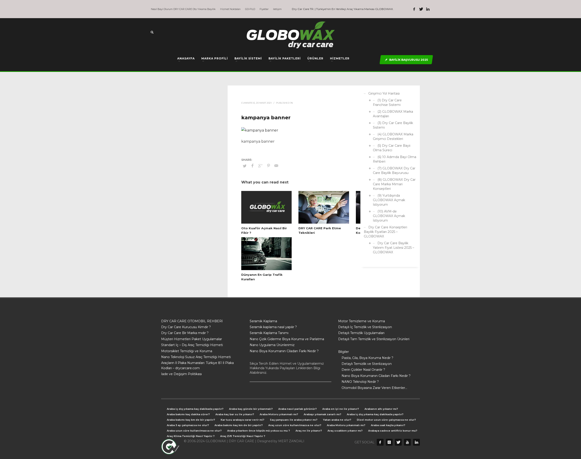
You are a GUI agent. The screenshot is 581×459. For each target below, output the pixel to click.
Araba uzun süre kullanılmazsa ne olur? (194, 430)
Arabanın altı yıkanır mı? (381, 408)
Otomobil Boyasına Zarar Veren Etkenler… (374, 388)
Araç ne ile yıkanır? (308, 430)
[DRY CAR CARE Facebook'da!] (380, 442)
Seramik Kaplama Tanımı (269, 333)
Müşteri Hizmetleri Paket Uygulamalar (191, 339)
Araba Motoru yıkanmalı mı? (279, 414)
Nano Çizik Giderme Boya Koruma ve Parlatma (287, 339)
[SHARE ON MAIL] (276, 165)
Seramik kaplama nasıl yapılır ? (273, 327)
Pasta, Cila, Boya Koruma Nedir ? (367, 358)
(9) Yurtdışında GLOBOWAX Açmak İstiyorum (389, 200)
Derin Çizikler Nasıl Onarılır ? (363, 370)
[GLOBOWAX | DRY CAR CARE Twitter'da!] (421, 9)
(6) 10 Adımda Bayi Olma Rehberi (394, 159)
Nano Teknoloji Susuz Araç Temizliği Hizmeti (196, 357)
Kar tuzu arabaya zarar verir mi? (242, 419)
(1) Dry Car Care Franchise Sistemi (387, 102)
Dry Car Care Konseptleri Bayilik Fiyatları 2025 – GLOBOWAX (385, 231)
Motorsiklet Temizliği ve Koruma (186, 351)
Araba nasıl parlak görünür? (297, 408)
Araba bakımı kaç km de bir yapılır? (191, 419)
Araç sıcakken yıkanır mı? (344, 430)
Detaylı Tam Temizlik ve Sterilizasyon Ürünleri (373, 339)
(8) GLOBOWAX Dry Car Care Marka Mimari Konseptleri (394, 184)
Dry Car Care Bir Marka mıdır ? (185, 333)
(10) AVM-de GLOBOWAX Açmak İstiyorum (389, 215)
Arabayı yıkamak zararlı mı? (322, 414)
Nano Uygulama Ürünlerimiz (272, 345)
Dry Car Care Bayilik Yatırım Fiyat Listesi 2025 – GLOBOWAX (393, 247)
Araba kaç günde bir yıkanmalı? (251, 408)
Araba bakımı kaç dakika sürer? (188, 414)
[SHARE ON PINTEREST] (268, 165)
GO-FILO (250, 9)
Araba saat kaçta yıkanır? (388, 425)
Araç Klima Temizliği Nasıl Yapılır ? (190, 436)
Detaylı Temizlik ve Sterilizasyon (367, 364)
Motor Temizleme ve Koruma (361, 321)
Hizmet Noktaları (230, 9)
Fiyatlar (264, 9)
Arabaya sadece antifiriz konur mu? (392, 430)
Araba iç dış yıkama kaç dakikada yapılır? (195, 408)
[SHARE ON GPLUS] (260, 165)
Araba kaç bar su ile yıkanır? (234, 414)
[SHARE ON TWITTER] (244, 165)
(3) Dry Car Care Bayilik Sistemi (393, 125)
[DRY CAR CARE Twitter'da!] (398, 442)
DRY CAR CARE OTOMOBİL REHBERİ (192, 321)
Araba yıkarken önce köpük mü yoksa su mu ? (258, 430)
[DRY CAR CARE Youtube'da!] (407, 442)
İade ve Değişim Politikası (181, 374)
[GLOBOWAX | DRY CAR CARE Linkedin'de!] (427, 9)
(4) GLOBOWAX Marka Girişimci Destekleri (393, 136)
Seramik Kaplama (263, 321)
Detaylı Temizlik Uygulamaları (361, 333)
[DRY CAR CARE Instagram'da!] (389, 442)
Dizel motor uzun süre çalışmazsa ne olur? (386, 419)
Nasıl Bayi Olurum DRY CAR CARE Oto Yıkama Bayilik (183, 9)
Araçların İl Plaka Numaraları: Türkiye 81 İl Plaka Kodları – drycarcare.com (197, 365)
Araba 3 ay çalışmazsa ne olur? (188, 425)
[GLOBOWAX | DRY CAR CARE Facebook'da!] (414, 9)
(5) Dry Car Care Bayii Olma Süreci (391, 148)
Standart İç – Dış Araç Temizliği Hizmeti (192, 345)
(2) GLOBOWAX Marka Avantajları (393, 114)
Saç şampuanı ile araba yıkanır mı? (293, 419)
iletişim (277, 9)
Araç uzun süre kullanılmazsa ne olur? (294, 425)
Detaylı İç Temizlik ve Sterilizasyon (365, 327)
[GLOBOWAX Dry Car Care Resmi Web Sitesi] (416, 442)
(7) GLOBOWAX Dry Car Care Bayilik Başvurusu (394, 170)
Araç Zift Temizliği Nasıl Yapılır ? (242, 436)
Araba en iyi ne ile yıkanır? (340, 408)
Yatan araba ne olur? (337, 419)
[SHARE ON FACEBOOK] (252, 165)
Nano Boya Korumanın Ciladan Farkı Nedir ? (284, 351)
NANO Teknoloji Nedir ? (360, 382)
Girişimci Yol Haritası (384, 93)
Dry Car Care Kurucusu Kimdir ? (186, 327)
